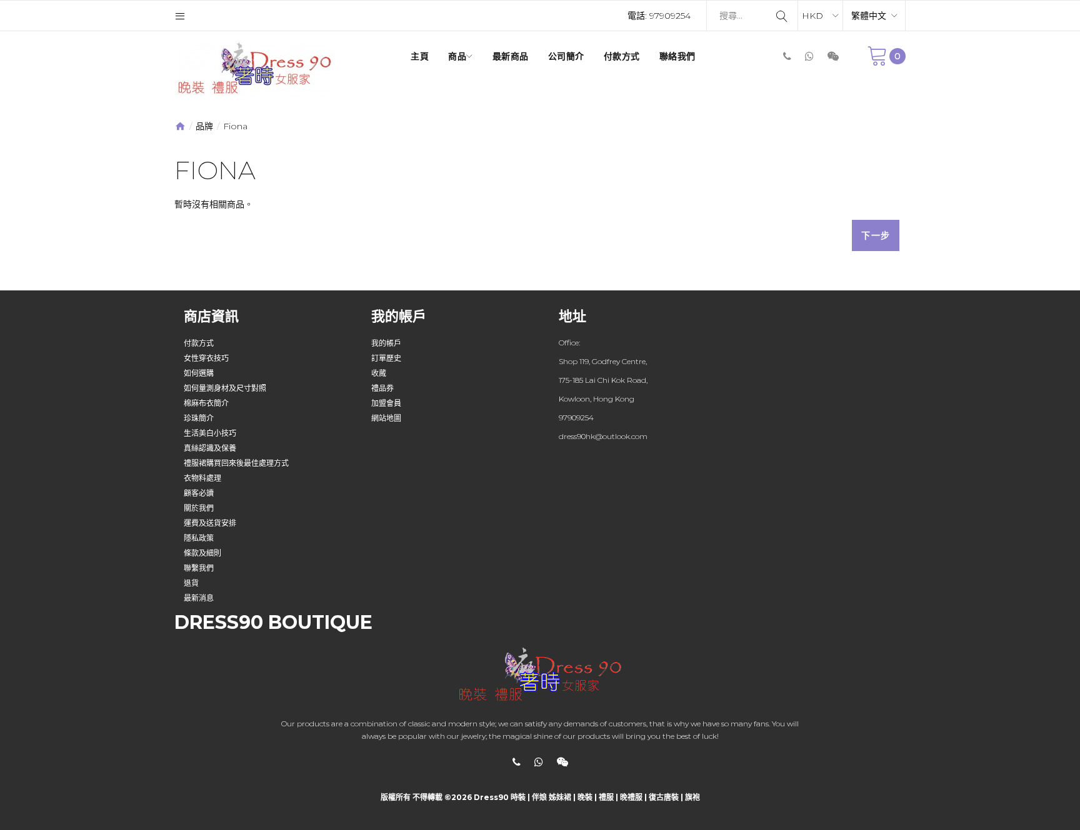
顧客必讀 (199, 493)
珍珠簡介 (199, 418)
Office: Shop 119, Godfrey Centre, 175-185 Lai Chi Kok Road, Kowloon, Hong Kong (603, 370)
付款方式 (199, 343)
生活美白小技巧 (210, 433)
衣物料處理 (202, 478)
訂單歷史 (386, 358)
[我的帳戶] (180, 16)
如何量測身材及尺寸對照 (225, 388)
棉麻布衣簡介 (206, 403)
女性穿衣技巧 (206, 358)
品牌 (204, 126)
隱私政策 (199, 538)
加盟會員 (386, 403)
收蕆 (378, 373)
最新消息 (199, 598)
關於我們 (199, 508)
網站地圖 (386, 418)
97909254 (670, 15)
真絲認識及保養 (210, 448)
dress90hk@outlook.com (603, 436)
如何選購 (199, 373)
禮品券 (382, 388)
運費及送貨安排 (210, 523)
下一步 (875, 235)
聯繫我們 (199, 568)
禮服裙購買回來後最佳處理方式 (236, 463)
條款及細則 (202, 553)
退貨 (191, 583)
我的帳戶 (386, 343)
